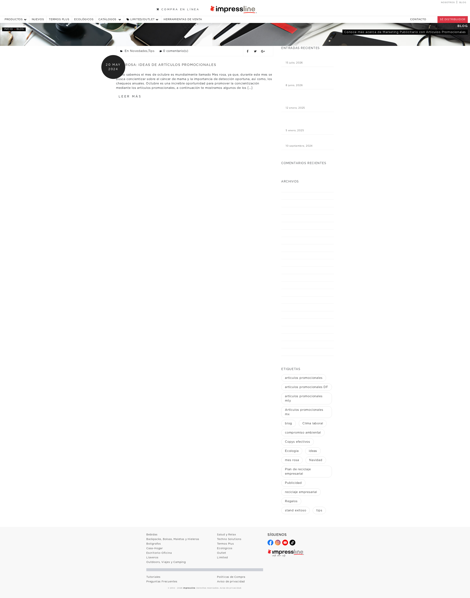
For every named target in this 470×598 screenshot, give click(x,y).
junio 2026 (294, 196)
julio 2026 (293, 188)
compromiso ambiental (303, 432)
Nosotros (448, 2)
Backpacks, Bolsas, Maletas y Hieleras (172, 539)
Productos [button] (14, 19)
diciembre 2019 (297, 292)
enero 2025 (294, 203)
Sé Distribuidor (452, 19)
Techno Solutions (229, 539)
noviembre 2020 (298, 263)
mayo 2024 (293, 218)
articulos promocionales (303, 377)
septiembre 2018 (298, 300)
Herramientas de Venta (183, 19)
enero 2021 (294, 248)
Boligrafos (153, 544)
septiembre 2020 (298, 277)
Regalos (291, 501)
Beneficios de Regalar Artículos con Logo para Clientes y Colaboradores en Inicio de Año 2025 (307, 98)
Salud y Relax (226, 534)
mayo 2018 (293, 330)
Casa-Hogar (154, 548)
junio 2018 (293, 322)
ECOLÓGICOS (83, 19)
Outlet (221, 553)
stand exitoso (295, 510)
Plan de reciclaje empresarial (298, 471)
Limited (222, 557)
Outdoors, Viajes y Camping (166, 562)
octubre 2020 (296, 270)
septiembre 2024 (298, 211)
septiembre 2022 (298, 225)
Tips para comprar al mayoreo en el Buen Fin (307, 140)
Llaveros (152, 557)
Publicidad (293, 482)
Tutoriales (153, 577)
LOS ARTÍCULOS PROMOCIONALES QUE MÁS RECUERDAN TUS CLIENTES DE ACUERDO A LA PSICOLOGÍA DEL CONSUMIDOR (306, 75)
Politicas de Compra (231, 577)
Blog (462, 2)
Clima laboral (312, 423)
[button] (142, 19)
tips (319, 510)
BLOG (20, 29)
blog (288, 423)
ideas (313, 451)
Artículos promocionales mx (304, 412)
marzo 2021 (294, 240)
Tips (151, 51)
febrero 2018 (296, 352)
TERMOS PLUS (59, 19)
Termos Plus (225, 544)
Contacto (418, 19)
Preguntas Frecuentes (161, 581)
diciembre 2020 (297, 255)
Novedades (139, 51)
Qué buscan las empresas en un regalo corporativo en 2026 (305, 57)
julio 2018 (293, 315)
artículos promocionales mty (303, 398)
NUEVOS (38, 19)
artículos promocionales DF (306, 387)
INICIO (8, 29)
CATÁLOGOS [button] (107, 19)
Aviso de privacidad (231, 581)
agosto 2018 (295, 307)
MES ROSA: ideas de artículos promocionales (166, 64)
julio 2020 (293, 285)
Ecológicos (224, 548)
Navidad (315, 460)
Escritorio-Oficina (159, 553)
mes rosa (292, 460)
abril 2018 (293, 337)
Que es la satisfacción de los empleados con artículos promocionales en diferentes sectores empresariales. (307, 121)
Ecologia (292, 451)
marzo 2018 (294, 344)
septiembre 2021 (298, 233)
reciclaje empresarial (301, 492)
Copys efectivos (297, 441)
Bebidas (152, 534)
